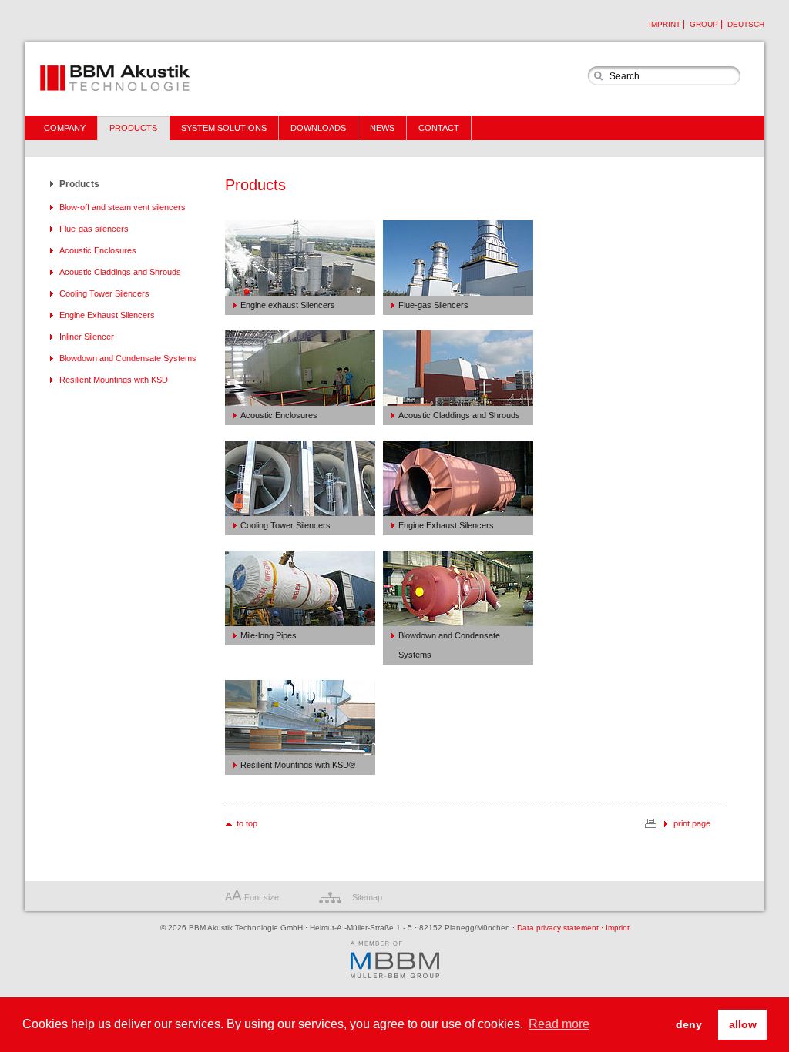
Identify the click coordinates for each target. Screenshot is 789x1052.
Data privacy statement (555, 927)
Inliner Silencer (86, 336)
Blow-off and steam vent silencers (122, 207)
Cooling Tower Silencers (104, 293)
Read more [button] (559, 1023)
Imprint (664, 24)
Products (79, 184)
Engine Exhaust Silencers (107, 315)
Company (65, 127)
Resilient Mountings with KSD (113, 379)
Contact (438, 127)
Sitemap (367, 897)
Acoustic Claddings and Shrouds (120, 271)
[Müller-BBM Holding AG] (395, 960)
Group (704, 24)
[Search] (597, 75)
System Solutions (224, 127)
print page (691, 823)
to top (247, 823)
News (382, 127)
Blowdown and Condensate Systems (127, 358)
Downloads (318, 127)
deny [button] (689, 1024)
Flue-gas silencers (94, 228)
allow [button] (743, 1024)
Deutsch (745, 24)
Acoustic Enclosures (97, 250)
